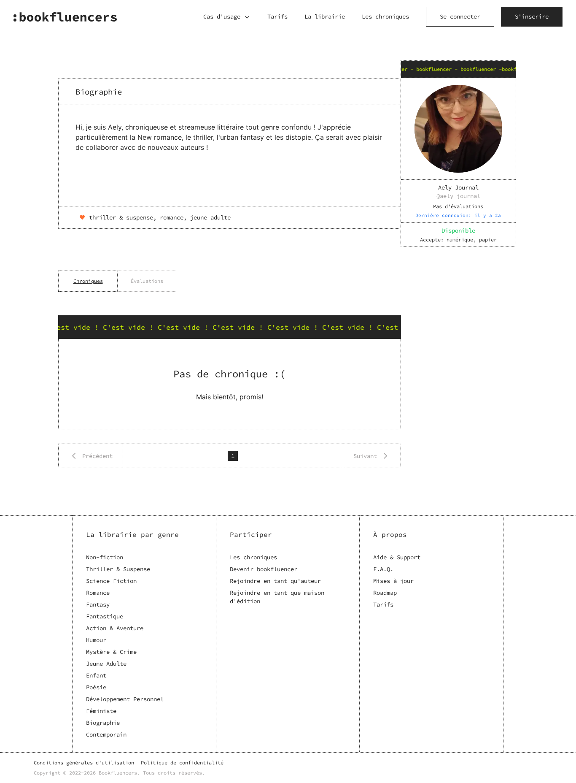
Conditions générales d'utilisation (84, 762)
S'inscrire (532, 16)
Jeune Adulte (106, 663)
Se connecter (460, 16)
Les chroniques (385, 16)
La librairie (324, 16)
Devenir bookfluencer (263, 569)
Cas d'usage (221, 16)
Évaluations (147, 281)
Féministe (101, 711)
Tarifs (277, 16)
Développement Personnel (125, 699)
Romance (98, 592)
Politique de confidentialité (182, 762)
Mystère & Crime (111, 652)
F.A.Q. (383, 569)
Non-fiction (104, 557)
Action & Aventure (114, 628)
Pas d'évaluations (458, 206)
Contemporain (106, 734)
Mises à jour (393, 581)
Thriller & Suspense (118, 569)
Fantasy (98, 604)
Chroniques (88, 281)
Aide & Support (396, 557)
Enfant (96, 675)
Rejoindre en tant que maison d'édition (277, 597)
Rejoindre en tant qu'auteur (275, 581)
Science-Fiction (111, 581)
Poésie (96, 687)
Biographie (103, 722)
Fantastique (104, 616)
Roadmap (385, 592)
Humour (96, 640)
